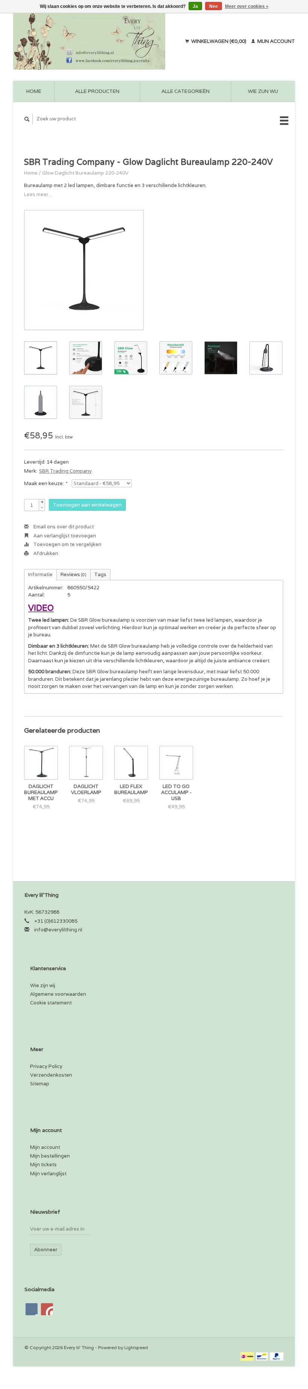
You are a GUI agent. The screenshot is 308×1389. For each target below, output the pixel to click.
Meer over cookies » (247, 6)
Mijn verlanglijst (48, 1173)
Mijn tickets (43, 1164)
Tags (100, 574)
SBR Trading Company (65, 471)
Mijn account (275, 41)
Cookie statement (51, 1003)
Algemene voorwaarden (58, 994)
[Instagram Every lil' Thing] (47, 1309)
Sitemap (39, 1083)
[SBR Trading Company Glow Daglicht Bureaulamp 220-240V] (83, 270)
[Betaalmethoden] (247, 1356)
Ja (195, 6)
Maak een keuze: (45, 483)
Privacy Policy (46, 1066)
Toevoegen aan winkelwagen (87, 505)
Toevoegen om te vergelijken (66, 544)
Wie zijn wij (263, 91)
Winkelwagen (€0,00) (219, 41)
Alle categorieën (186, 91)
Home (33, 91)
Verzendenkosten (51, 1075)
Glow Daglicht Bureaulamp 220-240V (85, 173)
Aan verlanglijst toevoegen (64, 535)
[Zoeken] (27, 119)
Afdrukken (45, 553)
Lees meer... (38, 194)
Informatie (40, 574)
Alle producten (97, 91)
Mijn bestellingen (50, 1156)
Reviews (73, 574)
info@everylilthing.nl (58, 930)
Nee (213, 6)
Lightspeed (136, 1347)
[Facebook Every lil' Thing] (32, 1309)
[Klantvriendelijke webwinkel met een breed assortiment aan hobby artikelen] (95, 41)
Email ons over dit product (63, 526)
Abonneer (45, 1249)
